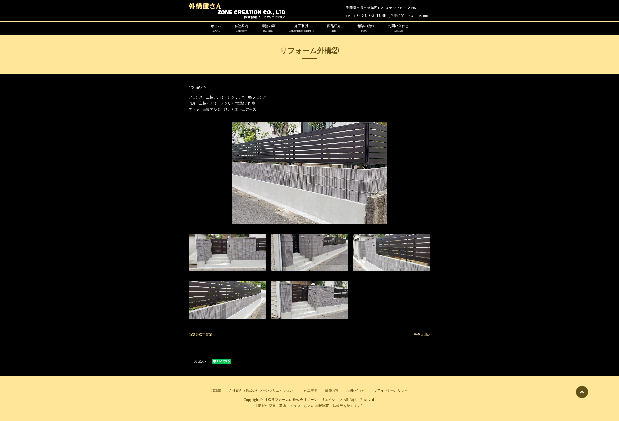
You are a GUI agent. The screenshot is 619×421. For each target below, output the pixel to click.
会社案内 (241, 28)
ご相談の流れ (364, 28)
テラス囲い (421, 335)
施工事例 (301, 28)
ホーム (216, 28)
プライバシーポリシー (391, 390)
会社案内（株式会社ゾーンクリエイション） (262, 390)
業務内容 (268, 28)
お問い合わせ (398, 28)
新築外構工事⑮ (200, 335)
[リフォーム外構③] (309, 173)
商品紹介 (334, 28)
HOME (216, 390)
